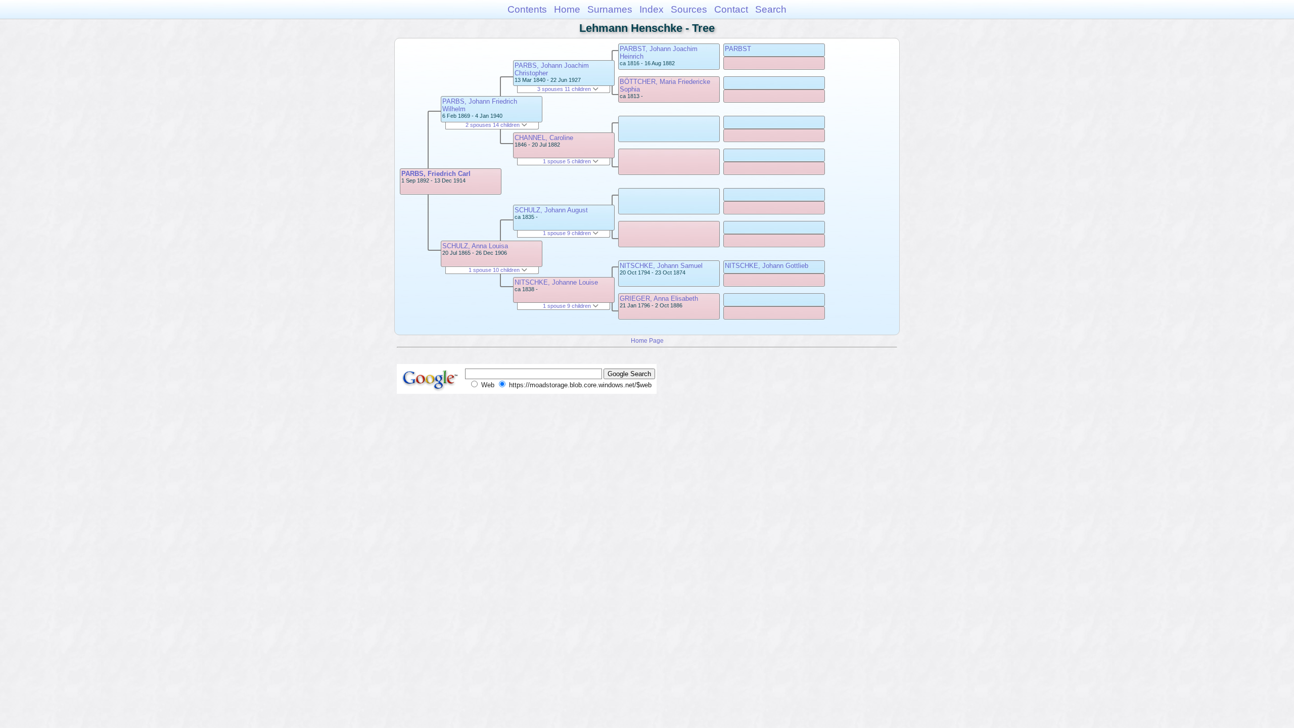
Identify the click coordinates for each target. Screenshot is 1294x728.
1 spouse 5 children (567, 161)
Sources (689, 9)
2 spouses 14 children (493, 125)
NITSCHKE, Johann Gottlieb (766, 265)
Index (651, 9)
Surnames (609, 9)
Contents (527, 9)
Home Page (647, 340)
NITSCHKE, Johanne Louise (556, 282)
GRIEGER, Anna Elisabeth (659, 298)
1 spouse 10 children (495, 270)
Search (771, 9)
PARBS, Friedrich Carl (436, 173)
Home (567, 9)
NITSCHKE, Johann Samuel (661, 265)
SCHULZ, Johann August (551, 210)
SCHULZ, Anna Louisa (475, 246)
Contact (731, 9)
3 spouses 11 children (564, 89)
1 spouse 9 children (567, 233)
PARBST (738, 49)
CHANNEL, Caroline (544, 138)
